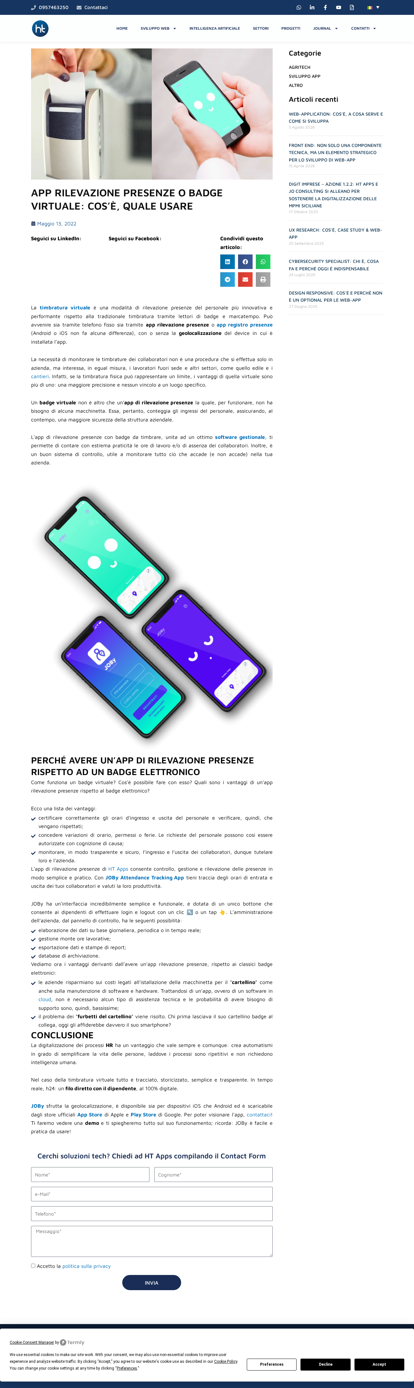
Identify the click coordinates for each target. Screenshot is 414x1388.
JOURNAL (322, 28)
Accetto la (74, 1266)
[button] (373, 7)
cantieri (40, 376)
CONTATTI (360, 28)
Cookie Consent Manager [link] (32, 1342)
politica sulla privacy (86, 1266)
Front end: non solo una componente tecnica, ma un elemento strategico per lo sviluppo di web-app (335, 152)
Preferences (272, 1364)
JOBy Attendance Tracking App (144, 877)
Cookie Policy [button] (225, 1361)
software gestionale (240, 437)
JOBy (37, 1106)
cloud (44, 999)
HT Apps (117, 869)
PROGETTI (290, 28)
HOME (122, 28)
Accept (379, 1364)
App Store (89, 1114)
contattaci (259, 1114)
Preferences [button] (127, 1368)
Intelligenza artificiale (215, 28)
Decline (325, 1364)
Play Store (143, 1114)
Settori (260, 28)
